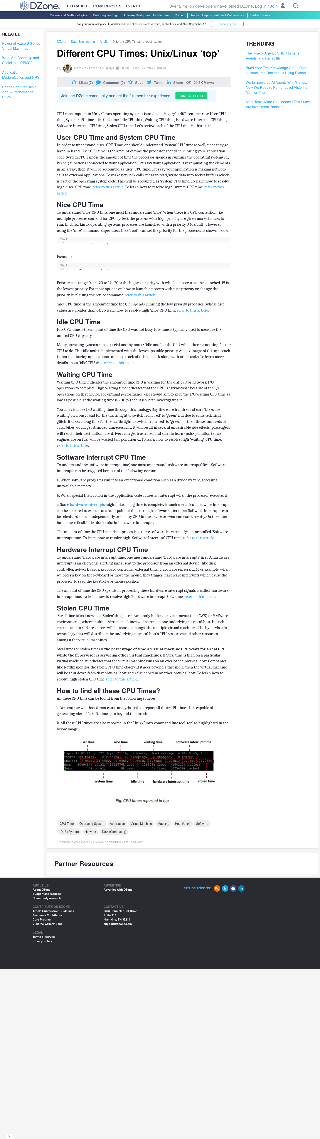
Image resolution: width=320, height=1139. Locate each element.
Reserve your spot (227, 24)
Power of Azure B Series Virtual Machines (21, 46)
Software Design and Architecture (146, 15)
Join (274, 6)
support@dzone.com (118, 924)
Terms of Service (44, 936)
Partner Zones (260, 15)
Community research (47, 898)
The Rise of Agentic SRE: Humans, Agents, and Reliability (273, 56)
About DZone (41, 889)
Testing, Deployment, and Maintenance (217, 15)
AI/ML (104, 41)
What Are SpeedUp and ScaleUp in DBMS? (20, 60)
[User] (283, 6)
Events (133, 6)
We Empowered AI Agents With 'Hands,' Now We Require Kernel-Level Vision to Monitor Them (277, 87)
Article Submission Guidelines (53, 911)
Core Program (42, 919)
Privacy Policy (42, 941)
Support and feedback (47, 894)
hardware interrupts (87, 504)
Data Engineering (105, 15)
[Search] (295, 5)
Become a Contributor (47, 915)
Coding (180, 15)
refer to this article (107, 187)
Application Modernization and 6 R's (21, 75)
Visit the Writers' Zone (47, 924)
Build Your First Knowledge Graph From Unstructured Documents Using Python (276, 70)
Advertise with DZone (118, 889)
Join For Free (191, 95)
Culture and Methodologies (68, 15)
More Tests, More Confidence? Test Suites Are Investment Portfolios (278, 104)
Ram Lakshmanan (89, 67)
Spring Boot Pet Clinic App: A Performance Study (19, 92)
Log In (261, 6)
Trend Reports (106, 6)
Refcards (77, 6)
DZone (61, 41)
